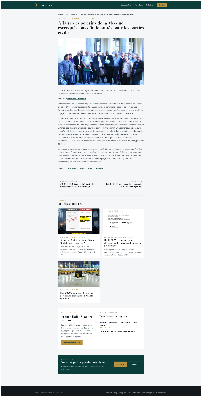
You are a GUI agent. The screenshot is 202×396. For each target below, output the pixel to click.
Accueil (60, 15)
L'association (126, 5)
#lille (90, 168)
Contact (162, 5)
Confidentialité (161, 393)
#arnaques (72, 168)
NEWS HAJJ (76, 18)
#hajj (82, 168)
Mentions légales (148, 393)
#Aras (61, 168)
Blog (67, 15)
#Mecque (99, 168)
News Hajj (74, 15)
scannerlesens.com (72, 343)
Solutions (150, 5)
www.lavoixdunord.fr (76, 98)
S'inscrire (120, 364)
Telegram (134, 364)
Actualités (139, 5)
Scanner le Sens (134, 393)
